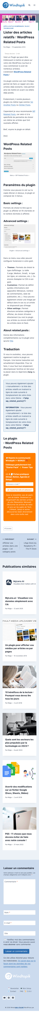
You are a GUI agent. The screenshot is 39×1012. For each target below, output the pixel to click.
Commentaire (11, 882)
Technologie (8, 28)
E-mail (7, 923)
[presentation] (19, 582)
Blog (27, 26)
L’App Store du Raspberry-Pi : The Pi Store (30, 544)
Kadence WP (19, 1007)
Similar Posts (24, 105)
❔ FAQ (20, 991)
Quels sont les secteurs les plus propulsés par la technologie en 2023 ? (19, 742)
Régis (8, 47)
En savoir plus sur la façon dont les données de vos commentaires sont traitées (19, 964)
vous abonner (9, 944)
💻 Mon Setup (25, 988)
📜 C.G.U (27, 991)
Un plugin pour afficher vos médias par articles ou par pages (19, 648)
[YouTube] (4, 998)
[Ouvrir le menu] (34, 5)
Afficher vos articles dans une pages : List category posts (10, 545)
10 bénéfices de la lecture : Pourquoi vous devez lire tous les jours (19, 695)
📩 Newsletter (13, 988)
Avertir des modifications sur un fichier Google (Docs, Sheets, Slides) (18, 789)
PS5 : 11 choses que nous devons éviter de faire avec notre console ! (18, 837)
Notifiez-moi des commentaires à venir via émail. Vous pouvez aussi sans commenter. (19, 942)
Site (6, 933)
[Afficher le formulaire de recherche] (29, 5)
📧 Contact (12, 991)
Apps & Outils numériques (13, 26)
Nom (7, 912)
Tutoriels (7, 528)
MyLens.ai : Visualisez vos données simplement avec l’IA (19, 601)
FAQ (11, 341)
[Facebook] (13, 998)
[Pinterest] (9, 998)
